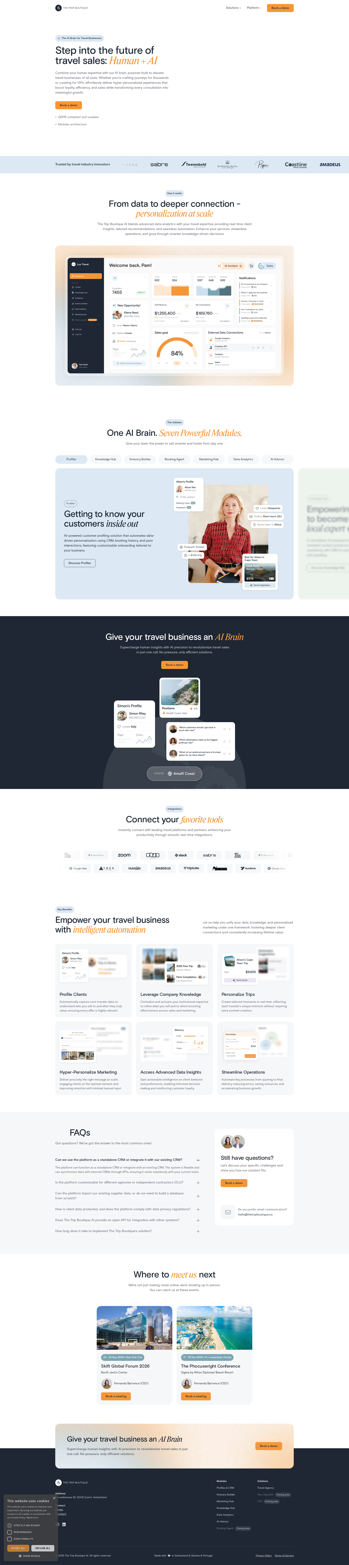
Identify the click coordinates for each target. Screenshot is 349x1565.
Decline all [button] (42, 1548)
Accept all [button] (18, 1548)
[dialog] (31, 1527)
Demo (59, 1509)
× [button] (54, 1498)
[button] (233, 8)
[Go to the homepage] (71, 8)
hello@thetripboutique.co (255, 1214)
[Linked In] (64, 1524)
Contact (60, 1514)
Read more (32, 1517)
